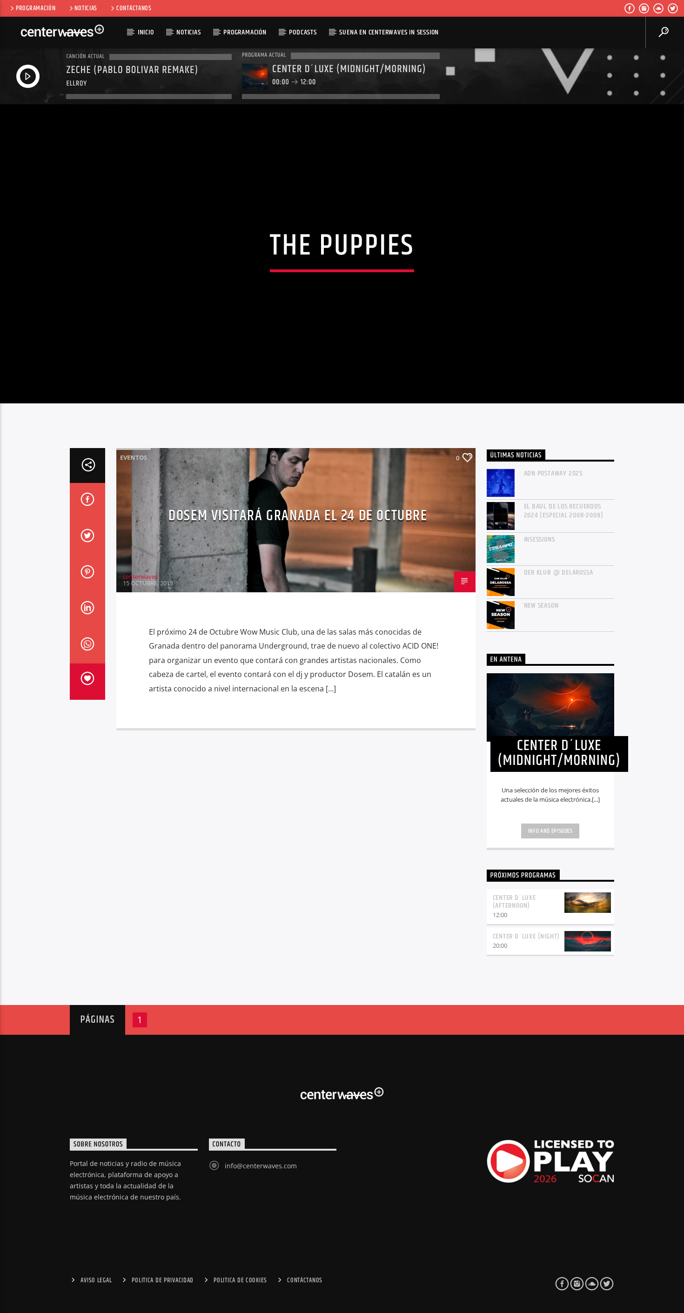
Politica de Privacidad (163, 1280)
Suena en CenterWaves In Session (389, 32)
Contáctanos (134, 8)
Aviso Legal (96, 1280)
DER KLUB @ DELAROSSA (558, 572)
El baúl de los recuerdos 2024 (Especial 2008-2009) (564, 511)
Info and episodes (550, 831)
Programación (36, 8)
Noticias (85, 8)
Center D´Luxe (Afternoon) (514, 901)
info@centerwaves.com (261, 1165)
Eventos (133, 457)
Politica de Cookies (240, 1280)
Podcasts (302, 32)
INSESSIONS (539, 539)
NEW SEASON (541, 605)
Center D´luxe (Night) (526, 936)
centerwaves (140, 576)
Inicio (146, 32)
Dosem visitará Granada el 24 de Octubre (297, 515)
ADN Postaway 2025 (553, 473)
